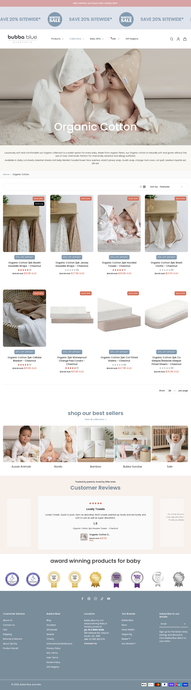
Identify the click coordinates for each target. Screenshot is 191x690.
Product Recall (10, 648)
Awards (50, 634)
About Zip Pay (10, 643)
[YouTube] (108, 598)
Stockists (51, 625)
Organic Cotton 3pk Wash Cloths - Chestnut (166, 264)
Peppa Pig (127, 634)
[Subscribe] (184, 624)
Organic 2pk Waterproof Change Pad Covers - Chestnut (72, 361)
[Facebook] (82, 598)
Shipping (7, 634)
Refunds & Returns (12, 639)
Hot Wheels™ (129, 643)
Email (163, 624)
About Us (7, 620)
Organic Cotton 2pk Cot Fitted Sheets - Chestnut (119, 359)
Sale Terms (52, 657)
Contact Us (9, 625)
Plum (124, 625)
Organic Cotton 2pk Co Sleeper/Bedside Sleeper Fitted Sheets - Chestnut (166, 361)
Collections (75, 38)
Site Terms (52, 653)
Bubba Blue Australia (30, 684)
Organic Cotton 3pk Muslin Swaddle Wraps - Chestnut (24, 264)
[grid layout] (144, 186)
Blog (49, 620)
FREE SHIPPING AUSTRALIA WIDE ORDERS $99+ (95, 3)
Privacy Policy (54, 648)
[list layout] (141, 186)
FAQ (5, 629)
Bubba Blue (127, 620)
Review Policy (53, 662)
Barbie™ (126, 639)
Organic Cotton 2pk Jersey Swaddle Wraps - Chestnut (72, 264)
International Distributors (59, 643)
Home (6, 174)
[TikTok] (102, 598)
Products (56, 38)
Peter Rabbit (128, 629)
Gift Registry (132, 38)
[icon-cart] (184, 38)
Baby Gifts (95, 38)
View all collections (94, 419)
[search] (171, 39)
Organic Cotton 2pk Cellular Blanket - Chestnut (25, 359)
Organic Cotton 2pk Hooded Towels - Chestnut (119, 264)
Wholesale (52, 629)
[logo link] (12, 579)
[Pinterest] (89, 598)
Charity (50, 639)
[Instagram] (95, 598)
